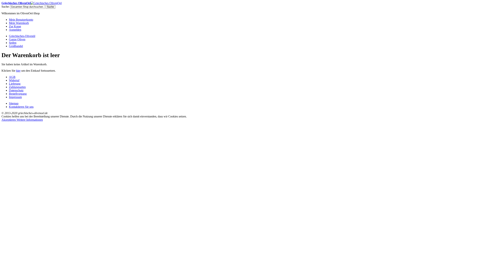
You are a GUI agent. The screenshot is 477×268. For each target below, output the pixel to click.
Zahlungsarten (17, 87)
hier (18, 70)
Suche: (5, 6)
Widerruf (14, 80)
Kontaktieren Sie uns (21, 106)
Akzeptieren (9, 119)
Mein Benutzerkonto (21, 19)
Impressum (15, 97)
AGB (12, 77)
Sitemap (13, 103)
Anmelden (15, 29)
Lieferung (14, 83)
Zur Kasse (15, 26)
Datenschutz (16, 90)
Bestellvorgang (18, 93)
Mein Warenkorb (19, 23)
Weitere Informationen (30, 119)
